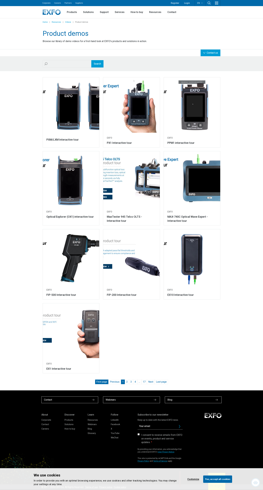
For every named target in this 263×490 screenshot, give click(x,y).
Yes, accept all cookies (217, 479)
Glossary (92, 433)
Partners (68, 3)
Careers (57, 3)
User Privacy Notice (166, 452)
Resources (155, 12)
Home (45, 22)
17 (144, 381)
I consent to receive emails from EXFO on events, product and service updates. (161, 438)
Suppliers (79, 3)
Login (187, 3)
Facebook (115, 424)
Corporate (46, 3)
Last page (161, 381)
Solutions (88, 12)
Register (175, 3)
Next (150, 381)
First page (101, 381)
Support (104, 12)
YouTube (115, 433)
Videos (68, 22)
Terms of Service (160, 461)
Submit (180, 426)
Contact (171, 12)
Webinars (92, 424)
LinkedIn (115, 420)
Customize (193, 479)
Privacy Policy (143, 461)
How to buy (137, 12)
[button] (209, 3)
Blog (90, 429)
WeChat (114, 437)
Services (119, 12)
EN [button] (198, 3)
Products (72, 12)
